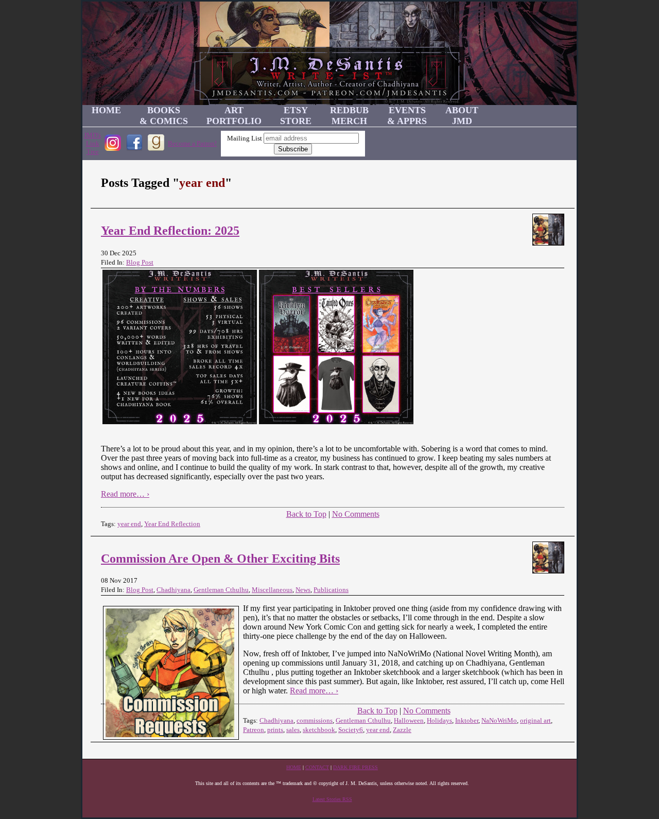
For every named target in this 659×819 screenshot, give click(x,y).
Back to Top (306, 514)
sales (293, 730)
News (303, 590)
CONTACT (317, 767)
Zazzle (402, 730)
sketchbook (319, 730)
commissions (315, 720)
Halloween (409, 720)
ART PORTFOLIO (234, 115)
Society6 (350, 730)
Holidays (439, 720)
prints (275, 730)
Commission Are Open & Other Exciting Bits (220, 558)
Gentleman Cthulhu (221, 590)
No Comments (355, 514)
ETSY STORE (295, 115)
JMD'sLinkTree (92, 143)
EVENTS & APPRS (407, 115)
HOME (106, 110)
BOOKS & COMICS (164, 115)
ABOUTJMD (461, 115)
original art (535, 720)
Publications (331, 590)
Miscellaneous (272, 590)
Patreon (253, 730)
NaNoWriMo (499, 720)
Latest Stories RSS (332, 799)
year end (129, 524)
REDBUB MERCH (349, 115)
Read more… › (125, 494)
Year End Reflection (172, 524)
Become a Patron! (192, 143)
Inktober (466, 720)
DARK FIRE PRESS (355, 767)
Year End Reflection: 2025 (170, 230)
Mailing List (244, 138)
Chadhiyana (173, 590)
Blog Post (139, 262)
